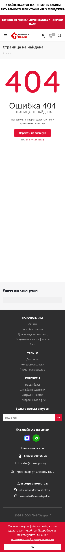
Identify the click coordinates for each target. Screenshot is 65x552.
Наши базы (32, 384)
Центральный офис (33, 400)
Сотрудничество (32, 394)
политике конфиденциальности (32, 539)
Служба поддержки (32, 389)
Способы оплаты (32, 329)
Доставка (32, 359)
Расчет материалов (32, 369)
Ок (32, 547)
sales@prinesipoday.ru (35, 463)
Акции (32, 324)
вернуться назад (35, 139)
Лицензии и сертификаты (32, 339)
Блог (33, 344)
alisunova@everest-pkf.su (35, 490)
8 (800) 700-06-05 (35, 455)
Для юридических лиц (32, 334)
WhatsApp (36, 438)
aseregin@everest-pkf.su (35, 496)
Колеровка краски (32, 364)
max (27, 438)
